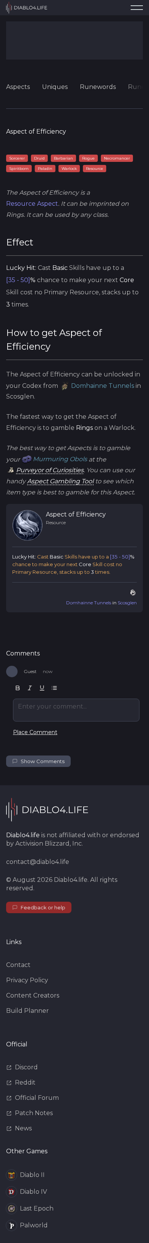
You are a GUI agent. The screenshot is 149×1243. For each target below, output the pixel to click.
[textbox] (76, 710)
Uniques (55, 86)
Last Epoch (36, 1208)
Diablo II (32, 1174)
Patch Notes (34, 1113)
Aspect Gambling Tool (60, 481)
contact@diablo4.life (37, 861)
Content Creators (32, 995)
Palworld (34, 1225)
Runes (138, 86)
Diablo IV (33, 1191)
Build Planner (27, 1010)
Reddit (25, 1082)
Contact (18, 965)
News (23, 1128)
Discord (26, 1067)
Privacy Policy (27, 980)
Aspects (18, 86)
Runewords (98, 86)
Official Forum (37, 1097)
